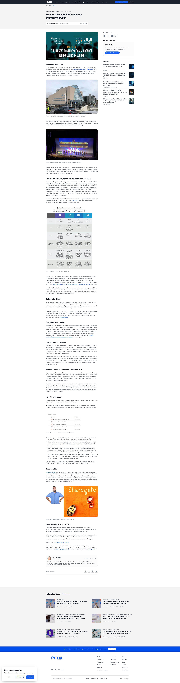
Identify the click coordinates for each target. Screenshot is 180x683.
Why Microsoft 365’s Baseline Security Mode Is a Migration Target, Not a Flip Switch (72, 632)
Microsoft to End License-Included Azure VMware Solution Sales (114, 65)
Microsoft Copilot (81, 614)
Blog (47, 5)
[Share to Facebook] (85, 571)
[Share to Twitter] (89, 571)
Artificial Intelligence (70, 614)
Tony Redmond (57, 23)
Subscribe (112, 649)
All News (106, 61)
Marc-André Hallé (107, 636)
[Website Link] (81, 23)
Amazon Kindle (90, 550)
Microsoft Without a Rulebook (72, 629)
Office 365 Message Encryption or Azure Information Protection (71, 284)
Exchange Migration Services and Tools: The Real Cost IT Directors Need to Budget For (117, 632)
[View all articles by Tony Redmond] (49, 558)
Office (50, 5)
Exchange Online (114, 629)
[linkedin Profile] (86, 23)
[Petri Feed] (59, 670)
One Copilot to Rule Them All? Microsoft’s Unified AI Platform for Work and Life (116, 617)
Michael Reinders (61, 606)
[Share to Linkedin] (92, 571)
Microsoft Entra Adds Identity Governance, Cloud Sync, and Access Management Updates (115, 92)
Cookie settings (124, 678)
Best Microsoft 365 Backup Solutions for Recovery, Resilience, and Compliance (116, 602)
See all (64, 594)
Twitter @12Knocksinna (62, 542)
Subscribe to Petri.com (121, 2)
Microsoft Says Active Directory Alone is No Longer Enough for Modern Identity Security (115, 100)
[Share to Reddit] (96, 571)
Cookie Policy (7, 677)
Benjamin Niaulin (50, 472)
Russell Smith (106, 606)
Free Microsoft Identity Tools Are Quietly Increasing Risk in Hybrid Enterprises (113, 83)
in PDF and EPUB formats (61, 550)
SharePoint (52, 11)
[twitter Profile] (83, 23)
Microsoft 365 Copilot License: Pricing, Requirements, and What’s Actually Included (71, 617)
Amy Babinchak (60, 636)
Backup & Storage (107, 599)
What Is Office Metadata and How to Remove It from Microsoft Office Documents (72, 602)
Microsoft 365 (59, 11)
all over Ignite (64, 317)
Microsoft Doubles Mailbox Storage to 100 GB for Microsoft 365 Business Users (115, 75)
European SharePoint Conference (83, 69)
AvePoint (74, 200)
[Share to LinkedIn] (62, 670)
